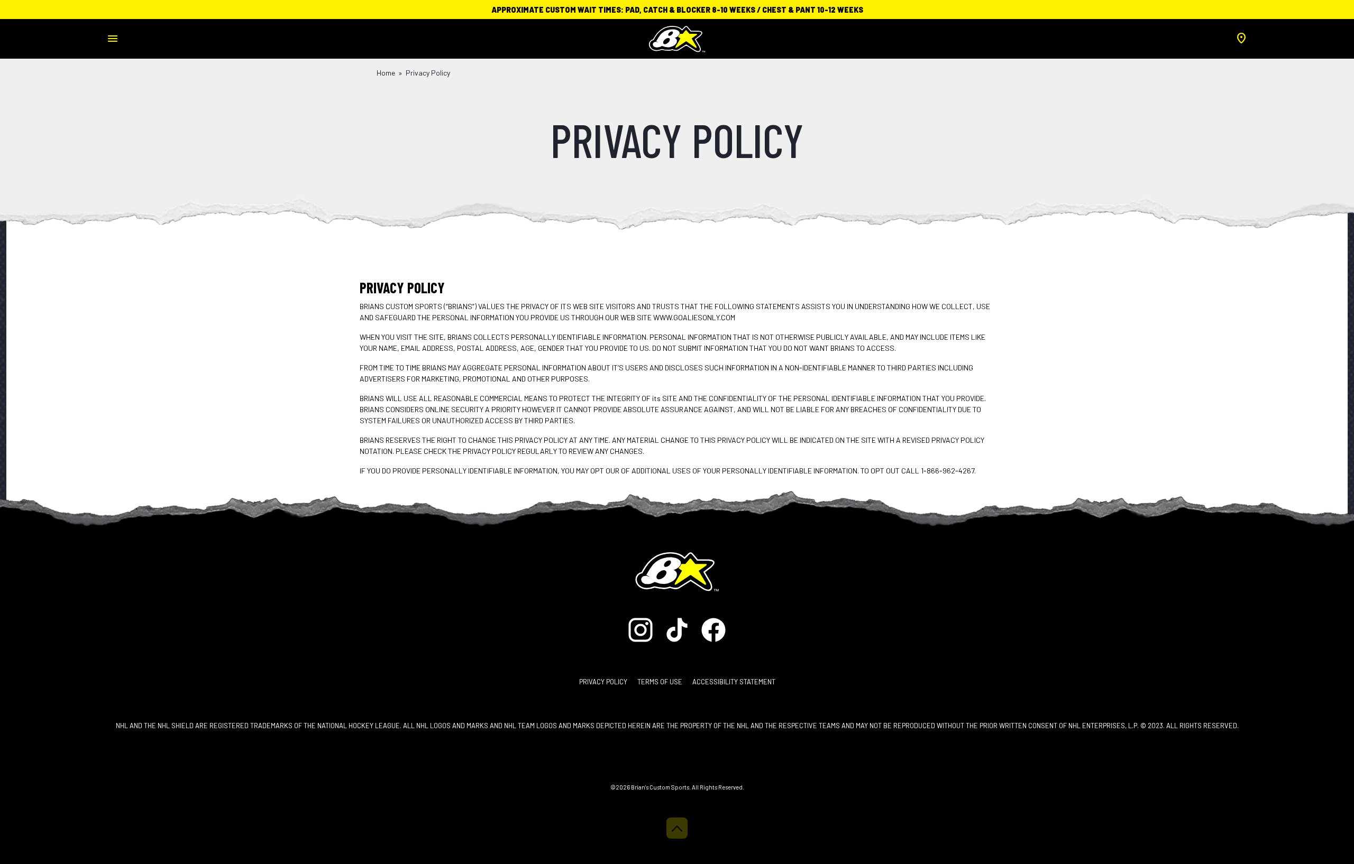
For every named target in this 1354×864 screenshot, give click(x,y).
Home (386, 72)
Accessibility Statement (733, 681)
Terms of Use (659, 681)
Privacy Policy (603, 681)
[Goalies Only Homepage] (677, 35)
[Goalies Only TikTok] (678, 629)
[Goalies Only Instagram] (643, 629)
